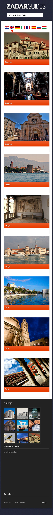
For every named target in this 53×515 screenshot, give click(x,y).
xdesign (44, 502)
